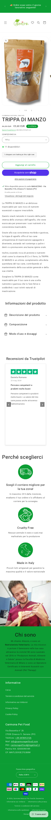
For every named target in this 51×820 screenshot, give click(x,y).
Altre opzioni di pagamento (25, 179)
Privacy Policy (11, 708)
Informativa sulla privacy (37, 802)
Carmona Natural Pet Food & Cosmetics (28, 798)
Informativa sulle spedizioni (18, 810)
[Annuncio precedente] (5, 6)
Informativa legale (39, 810)
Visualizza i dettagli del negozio (19, 196)
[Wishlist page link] (32, 22)
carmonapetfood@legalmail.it (25, 745)
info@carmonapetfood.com (24, 741)
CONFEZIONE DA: (9, 134)
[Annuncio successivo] (46, 6)
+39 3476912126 (23, 738)
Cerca (8, 690)
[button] (5, 23)
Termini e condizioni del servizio (19, 696)
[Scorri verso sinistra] (20, 110)
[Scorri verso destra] (32, 110)
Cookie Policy (11, 714)
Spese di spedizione (9, 130)
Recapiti (27, 814)
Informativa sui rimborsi (16, 702)
